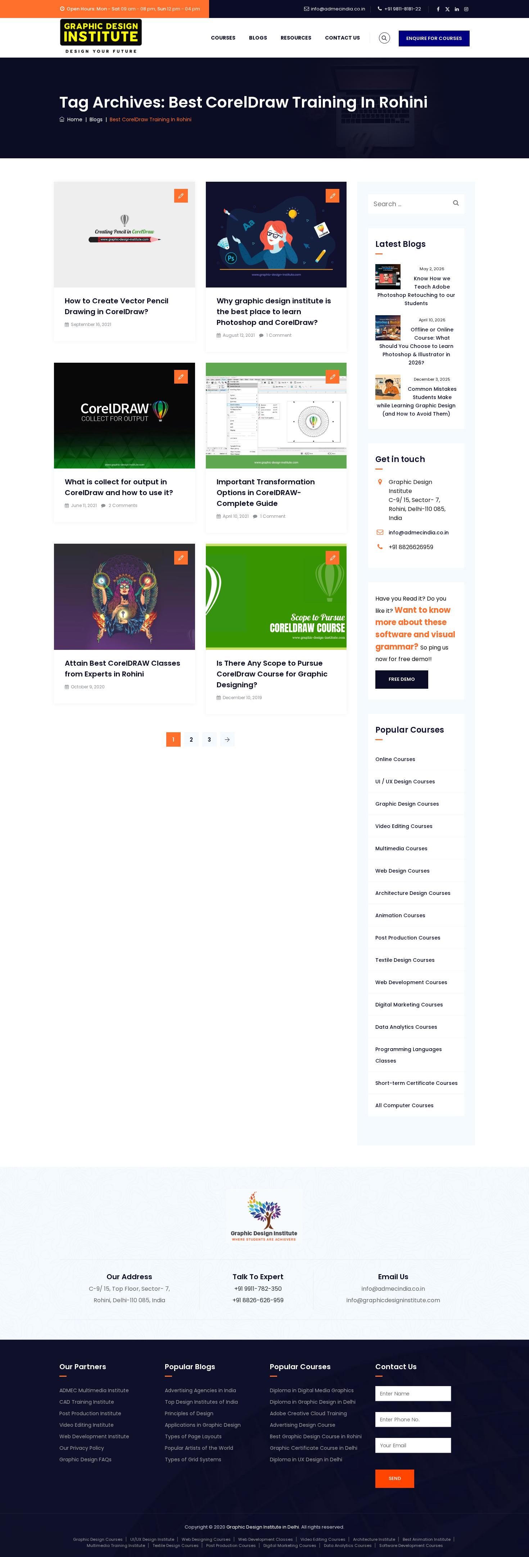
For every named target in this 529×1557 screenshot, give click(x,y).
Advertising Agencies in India (200, 1390)
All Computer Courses (404, 1105)
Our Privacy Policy (81, 1448)
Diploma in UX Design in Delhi (306, 1459)
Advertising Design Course (302, 1425)
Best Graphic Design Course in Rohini (316, 1436)
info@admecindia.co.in (338, 8)
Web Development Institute (94, 1436)
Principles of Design (189, 1413)
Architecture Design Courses (413, 893)
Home (73, 119)
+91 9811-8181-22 (402, 8)
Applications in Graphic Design (203, 1425)
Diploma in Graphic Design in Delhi (313, 1402)
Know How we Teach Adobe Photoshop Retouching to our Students (416, 291)
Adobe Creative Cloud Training (308, 1413)
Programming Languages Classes (408, 1055)
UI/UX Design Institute (152, 1539)
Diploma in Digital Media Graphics (312, 1390)
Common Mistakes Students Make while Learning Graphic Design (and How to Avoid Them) (417, 401)
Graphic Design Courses (407, 803)
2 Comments (123, 505)
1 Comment (278, 335)
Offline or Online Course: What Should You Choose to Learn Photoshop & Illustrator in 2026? (416, 346)
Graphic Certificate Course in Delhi (313, 1448)
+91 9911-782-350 (258, 1289)
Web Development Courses (411, 982)
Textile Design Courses (405, 960)
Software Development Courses (411, 1545)
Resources (296, 37)
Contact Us (342, 37)
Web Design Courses (402, 870)
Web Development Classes (265, 1539)
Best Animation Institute (427, 1539)
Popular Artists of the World (199, 1448)
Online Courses (395, 759)
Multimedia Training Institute (116, 1545)
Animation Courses (400, 915)
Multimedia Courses (401, 848)
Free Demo (402, 679)
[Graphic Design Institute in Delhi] (101, 36)
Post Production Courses (407, 937)
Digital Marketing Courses (409, 1004)
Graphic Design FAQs (85, 1459)
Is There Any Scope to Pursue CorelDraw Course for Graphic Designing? (272, 674)
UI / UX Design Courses (405, 781)
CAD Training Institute (86, 1402)
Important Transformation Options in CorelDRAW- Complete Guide (266, 492)
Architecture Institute (374, 1539)
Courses (223, 37)
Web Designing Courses (206, 1539)
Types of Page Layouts (193, 1436)
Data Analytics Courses (406, 1027)
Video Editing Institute (86, 1425)
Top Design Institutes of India (201, 1402)
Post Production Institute (90, 1413)
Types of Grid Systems (193, 1459)
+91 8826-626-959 (258, 1300)
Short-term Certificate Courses (416, 1083)
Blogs (258, 37)
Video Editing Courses (404, 826)
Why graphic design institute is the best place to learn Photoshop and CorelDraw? (274, 311)
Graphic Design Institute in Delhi (262, 1527)
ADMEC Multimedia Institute (94, 1390)
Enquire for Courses (434, 38)
